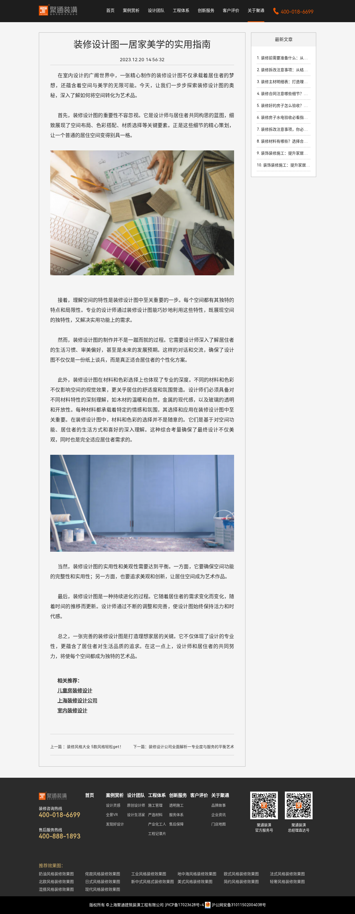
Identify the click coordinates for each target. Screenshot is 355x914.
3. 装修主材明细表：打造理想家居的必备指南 (283, 81)
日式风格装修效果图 (102, 881)
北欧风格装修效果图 (56, 881)
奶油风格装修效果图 (56, 874)
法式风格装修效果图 (287, 874)
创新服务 (206, 10)
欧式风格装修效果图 (241, 874)
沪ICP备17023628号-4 (184, 905)
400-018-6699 (293, 12)
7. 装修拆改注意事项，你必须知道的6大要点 (283, 129)
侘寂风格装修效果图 (102, 874)
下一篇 (183, 746)
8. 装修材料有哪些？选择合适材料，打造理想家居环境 (283, 141)
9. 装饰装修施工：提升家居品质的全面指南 (283, 153)
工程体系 (181, 10)
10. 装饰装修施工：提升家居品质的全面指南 (283, 165)
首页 (110, 10)
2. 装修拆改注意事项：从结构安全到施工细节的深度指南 (283, 70)
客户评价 (231, 10)
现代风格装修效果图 (102, 889)
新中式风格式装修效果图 (152, 881)
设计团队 (156, 10)
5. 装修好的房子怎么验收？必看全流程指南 (283, 105)
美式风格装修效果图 (195, 881)
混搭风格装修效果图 (56, 889)
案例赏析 (131, 10)
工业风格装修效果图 (148, 874)
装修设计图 (169, 75)
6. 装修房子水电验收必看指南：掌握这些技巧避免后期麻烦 (283, 117)
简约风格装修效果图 (241, 881)
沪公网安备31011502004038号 (239, 905)
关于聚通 (256, 10)
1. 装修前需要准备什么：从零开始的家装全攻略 (283, 58)
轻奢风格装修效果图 (287, 881)
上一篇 (86, 746)
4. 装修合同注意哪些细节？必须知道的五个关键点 (283, 93)
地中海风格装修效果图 (197, 874)
